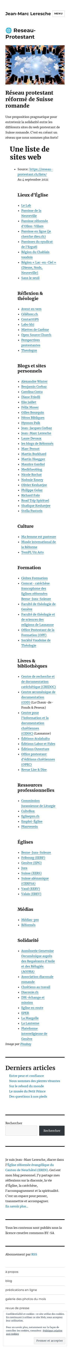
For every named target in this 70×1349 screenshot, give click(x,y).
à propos (11, 1272)
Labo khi (27, 324)
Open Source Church (36, 335)
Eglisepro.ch (30, 816)
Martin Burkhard (33, 454)
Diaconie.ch (29, 992)
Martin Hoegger (33, 459)
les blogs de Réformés (37, 443)
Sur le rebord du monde (26, 1086)
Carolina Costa (32, 392)
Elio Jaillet (28, 402)
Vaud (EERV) (30, 889)
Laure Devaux (31, 438)
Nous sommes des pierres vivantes (34, 1081)
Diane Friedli (30, 397)
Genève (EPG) (31, 863)
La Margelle (30, 1018)
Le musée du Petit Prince (27, 1091)
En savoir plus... (16, 1206)
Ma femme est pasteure (38, 537)
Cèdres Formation (34, 578)
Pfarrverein (29, 826)
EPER (25, 1013)
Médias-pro (30, 920)
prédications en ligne (21, 1290)
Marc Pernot (30, 449)
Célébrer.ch (29, 314)
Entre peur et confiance (26, 1076)
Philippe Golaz (32, 490)
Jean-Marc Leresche (28, 13)
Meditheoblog (31, 469)
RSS (34, 1254)
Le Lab (26, 205)
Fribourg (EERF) (33, 857)
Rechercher (13, 1123)
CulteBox (28, 811)
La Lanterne (30, 1023)
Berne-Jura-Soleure (36, 852)
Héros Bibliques (32, 417)
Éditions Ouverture (35, 749)
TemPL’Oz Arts (32, 552)
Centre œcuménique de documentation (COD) (38, 697)
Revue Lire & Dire (34, 769)
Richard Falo (30, 495)
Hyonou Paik (30, 423)
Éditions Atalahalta (35, 738)
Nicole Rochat (31, 474)
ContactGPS (30, 319)
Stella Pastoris (31, 511)
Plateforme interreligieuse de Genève (34, 1034)
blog (8, 1281)
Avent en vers (31, 309)
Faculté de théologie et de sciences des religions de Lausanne (38, 619)
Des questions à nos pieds (28, 1096)
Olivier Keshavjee (34, 485)
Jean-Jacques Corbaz (36, 428)
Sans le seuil (30, 278)
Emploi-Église (31, 821)
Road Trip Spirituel (35, 500)
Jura (24, 868)
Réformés (28, 925)
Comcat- (28, 583)
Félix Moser (30, 407)
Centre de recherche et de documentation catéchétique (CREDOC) (38, 682)
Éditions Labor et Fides (38, 744)
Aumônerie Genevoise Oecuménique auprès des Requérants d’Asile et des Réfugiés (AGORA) (38, 961)
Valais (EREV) (31, 894)
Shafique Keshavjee (35, 505)
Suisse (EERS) (31, 873)
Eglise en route (32, 1008)
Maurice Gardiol (33, 464)
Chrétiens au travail (35, 987)
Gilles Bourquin (32, 412)
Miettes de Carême (35, 329)
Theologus (29, 350)
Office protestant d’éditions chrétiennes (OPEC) (38, 759)
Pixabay (25, 1044)
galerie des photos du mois (25, 1299)
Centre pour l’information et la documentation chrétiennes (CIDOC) (35, 723)
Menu (58, 13)
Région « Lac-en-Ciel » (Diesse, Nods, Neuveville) (38, 267)
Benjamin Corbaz (34, 386)
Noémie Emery (32, 480)
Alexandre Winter (34, 381)
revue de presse (17, 1308)
